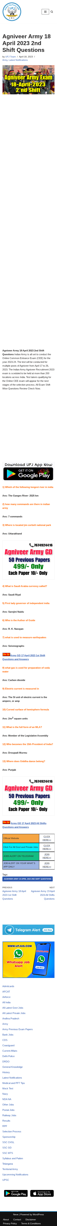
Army (4, 60)
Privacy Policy (10, 1223)
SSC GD (7, 1147)
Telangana (7, 1163)
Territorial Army (10, 1169)
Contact (17, 1219)
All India (6, 1002)
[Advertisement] (28, 223)
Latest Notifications (18, 60)
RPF (4, 1126)
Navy (5, 1093)
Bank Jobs (7, 1034)
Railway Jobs (9, 1115)
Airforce (6, 997)
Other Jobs (8, 1104)
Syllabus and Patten (12, 1158)
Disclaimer (30, 1219)
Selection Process (11, 1131)
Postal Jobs (8, 1110)
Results (6, 1120)
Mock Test (7, 1088)
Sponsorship (8, 1137)
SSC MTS (7, 1153)
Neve (15, 1214)
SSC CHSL (8, 1142)
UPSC (5, 1180)
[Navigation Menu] (45, 11)
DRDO (6, 1061)
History (6, 1072)
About (6, 1219)
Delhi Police (8, 1056)
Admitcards (8, 986)
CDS (4, 1040)
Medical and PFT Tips (13, 1083)
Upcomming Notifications (15, 1174)
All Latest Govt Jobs (12, 1007)
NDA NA (6, 1099)
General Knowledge (12, 1067)
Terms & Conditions (31, 1223)
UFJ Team (10, 57)
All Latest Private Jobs (13, 1013)
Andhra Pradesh (10, 1018)
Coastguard (8, 1045)
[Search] (52, 12)
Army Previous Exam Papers (17, 1029)
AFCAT (6, 991)
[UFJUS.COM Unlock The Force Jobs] (11, 11)
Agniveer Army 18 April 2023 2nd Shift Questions (27, 879)
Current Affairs (9, 1050)
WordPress (38, 1214)
